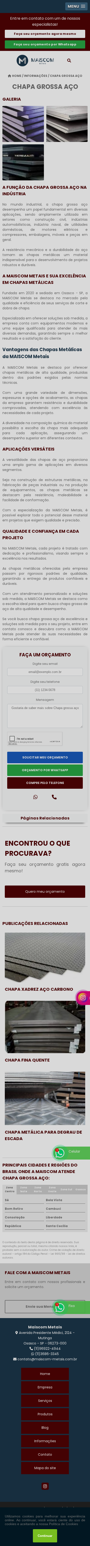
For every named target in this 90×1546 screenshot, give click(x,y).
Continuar (45, 1536)
